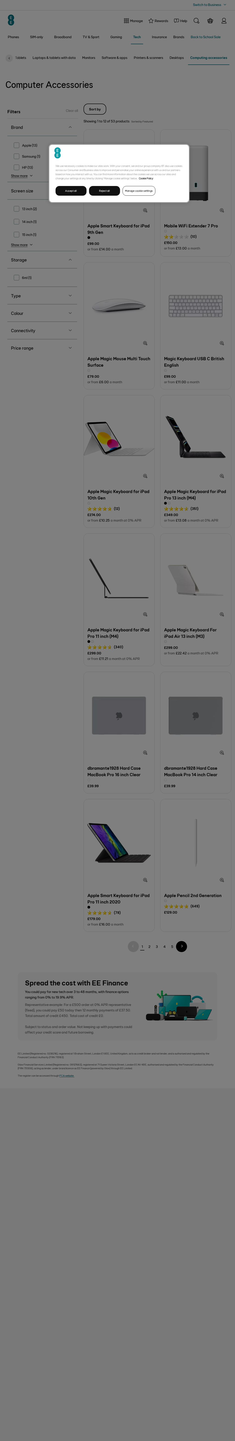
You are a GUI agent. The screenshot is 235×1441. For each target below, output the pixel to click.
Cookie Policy (146, 178)
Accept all (71, 190)
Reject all (104, 190)
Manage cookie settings (139, 190)
